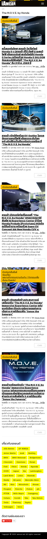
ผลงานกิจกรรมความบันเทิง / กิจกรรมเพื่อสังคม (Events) (20, 279)
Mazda (6, 479)
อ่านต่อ (39, 96)
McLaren (17, 479)
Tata (26, 497)
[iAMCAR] (8, 4)
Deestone (21, 462)
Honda (24, 466)
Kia (24, 471)
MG (5, 484)
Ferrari (32, 462)
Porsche (18, 488)
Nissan (36, 484)
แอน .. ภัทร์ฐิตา (40, 233)
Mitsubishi (23, 484)
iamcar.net (21, 534)
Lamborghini (36, 471)
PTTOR (6, 493)
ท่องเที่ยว (6, 274)
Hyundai (34, 466)
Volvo (19, 506)
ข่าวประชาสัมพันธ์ (9, 20)
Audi (22, 453)
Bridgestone (35, 457)
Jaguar (16, 471)
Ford (5, 466)
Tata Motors (37, 497)
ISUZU (6, 471)
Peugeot (7, 488)
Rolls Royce (18, 493)
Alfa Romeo (9, 448)
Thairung (17, 502)
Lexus (20, 475)
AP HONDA (23, 448)
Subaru (7, 497)
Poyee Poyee (39, 148)
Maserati (31, 475)
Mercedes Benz (32, 479)
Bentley (31, 453)
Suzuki (17, 497)
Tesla (6, 502)
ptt (38, 488)
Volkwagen (8, 506)
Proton (30, 488)
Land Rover (8, 475)
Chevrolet (8, 462)
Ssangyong (33, 493)
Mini (12, 484)
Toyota (27, 502)
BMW (6, 457)
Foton (14, 466)
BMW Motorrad (18, 457)
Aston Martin (10, 453)
